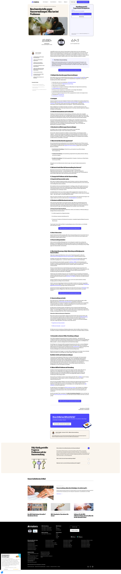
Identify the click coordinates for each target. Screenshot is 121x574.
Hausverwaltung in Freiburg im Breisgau (51, 544)
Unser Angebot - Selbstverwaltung (46, 530)
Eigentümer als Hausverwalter (58, 323)
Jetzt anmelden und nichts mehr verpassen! (62, 424)
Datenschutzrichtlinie (74, 34)
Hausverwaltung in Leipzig (67, 544)
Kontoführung (61, 94)
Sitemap (58, 566)
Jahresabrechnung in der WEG (45, 553)
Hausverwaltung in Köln (66, 542)
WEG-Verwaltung (44, 526)
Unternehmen (59, 532)
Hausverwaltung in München (67, 546)
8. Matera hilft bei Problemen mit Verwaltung (38, 77)
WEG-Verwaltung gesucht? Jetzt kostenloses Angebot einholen (70, 70)
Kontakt (57, 537)
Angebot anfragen (74, 530)
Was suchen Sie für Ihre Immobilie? (78, 11)
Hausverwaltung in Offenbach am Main (87, 540)
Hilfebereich (58, 528)
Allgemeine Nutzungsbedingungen (40, 566)
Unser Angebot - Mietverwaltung (46, 533)
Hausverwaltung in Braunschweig (32, 545)
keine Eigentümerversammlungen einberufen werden (67, 102)
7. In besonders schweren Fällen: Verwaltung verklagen (38, 75)
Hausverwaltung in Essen (49, 541)
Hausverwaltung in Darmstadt (85, 545)
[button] (45, 2)
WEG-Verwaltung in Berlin (70, 387)
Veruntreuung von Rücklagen (58, 96)
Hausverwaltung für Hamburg (60, 394)
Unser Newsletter (58, 530)
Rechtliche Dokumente (31, 566)
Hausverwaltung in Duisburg (32, 549)
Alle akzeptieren (15, 569)
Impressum (48, 566)
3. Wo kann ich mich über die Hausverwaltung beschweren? (38, 63)
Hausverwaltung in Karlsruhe (67, 541)
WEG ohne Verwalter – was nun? (58, 326)
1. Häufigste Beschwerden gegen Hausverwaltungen (38, 57)
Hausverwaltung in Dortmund (32, 548)
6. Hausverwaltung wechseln (37, 72)
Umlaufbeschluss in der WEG (45, 554)
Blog (56, 527)
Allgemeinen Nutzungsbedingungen (84, 33)
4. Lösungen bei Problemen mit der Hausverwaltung (38, 66)
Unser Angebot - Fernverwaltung (46, 528)
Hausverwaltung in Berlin (31, 543)
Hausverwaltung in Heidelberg (67, 540)
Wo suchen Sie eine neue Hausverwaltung (33, 541)
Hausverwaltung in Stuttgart (85, 542)
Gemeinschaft (76, 346)
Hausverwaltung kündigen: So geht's (33, 558)
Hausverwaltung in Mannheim (67, 545)
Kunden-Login (73, 2)
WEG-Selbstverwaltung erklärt (32, 562)
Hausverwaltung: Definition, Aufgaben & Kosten (46, 557)
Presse (57, 535)
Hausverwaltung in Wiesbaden (85, 544)
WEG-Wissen (58, 526)
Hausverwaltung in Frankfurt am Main (50, 542)
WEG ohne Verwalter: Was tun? (32, 557)
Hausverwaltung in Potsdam (85, 541)
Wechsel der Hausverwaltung (65, 301)
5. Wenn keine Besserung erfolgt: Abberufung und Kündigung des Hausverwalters (38, 69)
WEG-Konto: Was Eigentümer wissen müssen (33, 554)
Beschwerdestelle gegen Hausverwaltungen (31, 560)
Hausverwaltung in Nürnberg (85, 546)
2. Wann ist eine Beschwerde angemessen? (38, 60)
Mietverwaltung (81, 16)
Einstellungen (6, 569)
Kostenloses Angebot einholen (83, 2)
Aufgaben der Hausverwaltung (70, 145)
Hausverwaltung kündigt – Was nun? (33, 555)
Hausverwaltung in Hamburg (49, 545)
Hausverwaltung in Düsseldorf (49, 540)
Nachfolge (57, 536)
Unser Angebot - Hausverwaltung (46, 527)
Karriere (57, 533)
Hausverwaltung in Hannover (49, 546)
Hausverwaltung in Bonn (31, 544)
